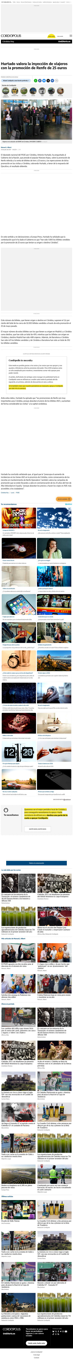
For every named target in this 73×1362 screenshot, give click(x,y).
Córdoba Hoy (8, 41)
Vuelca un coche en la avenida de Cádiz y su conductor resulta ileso (17, 1155)
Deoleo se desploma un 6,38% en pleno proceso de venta (16, 1186)
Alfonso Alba (41, 934)
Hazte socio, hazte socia (37, 829)
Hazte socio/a (51, 36)
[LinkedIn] (52, 80)
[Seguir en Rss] (58, 1334)
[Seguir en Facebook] (58, 1331)
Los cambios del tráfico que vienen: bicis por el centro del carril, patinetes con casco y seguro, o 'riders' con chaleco (18, 1030)
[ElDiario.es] (64, 41)
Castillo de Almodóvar (47, 2)
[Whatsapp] (35, 80)
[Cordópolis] (12, 1329)
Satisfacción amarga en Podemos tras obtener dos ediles (16, 996)
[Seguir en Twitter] (56, 1331)
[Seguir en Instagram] (63, 1331)
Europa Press (5, 1190)
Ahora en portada (7, 1004)
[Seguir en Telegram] (60, 1331)
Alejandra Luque (6, 1159)
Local (12, 492)
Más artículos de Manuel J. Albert (13, 939)
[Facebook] (40, 80)
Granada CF (62, 2)
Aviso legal (36, 1355)
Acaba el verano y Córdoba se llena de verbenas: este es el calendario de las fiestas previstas (54, 1063)
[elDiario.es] (12, 1333)
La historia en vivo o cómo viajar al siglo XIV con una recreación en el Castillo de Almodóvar (17, 1094)
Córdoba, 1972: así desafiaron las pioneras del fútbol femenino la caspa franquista (53, 895)
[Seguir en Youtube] (66, 1331)
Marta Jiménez (5, 903)
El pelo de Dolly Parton (10, 1221)
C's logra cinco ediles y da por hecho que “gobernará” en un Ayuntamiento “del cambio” (53, 966)
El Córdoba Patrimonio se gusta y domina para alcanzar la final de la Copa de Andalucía (53, 1094)
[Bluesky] (44, 80)
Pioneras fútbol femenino (26, 2)
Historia (18, 2)
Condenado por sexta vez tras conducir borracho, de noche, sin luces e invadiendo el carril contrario (54, 1187)
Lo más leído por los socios (11, 870)
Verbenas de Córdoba (37, 2)
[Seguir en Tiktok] (53, 1334)
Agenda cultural (56, 2)
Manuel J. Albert (6, 147)
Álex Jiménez (41, 1099)
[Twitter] (48, 80)
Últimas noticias (7, 1196)
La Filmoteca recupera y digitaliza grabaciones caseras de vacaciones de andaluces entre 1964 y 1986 (16, 1316)
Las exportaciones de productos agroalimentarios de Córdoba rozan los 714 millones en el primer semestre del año (18, 929)
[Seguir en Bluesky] (53, 1331)
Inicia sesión (60, 36)
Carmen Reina (5, 1099)
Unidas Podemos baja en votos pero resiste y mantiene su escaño (54, 996)
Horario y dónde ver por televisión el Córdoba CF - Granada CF (51, 1284)
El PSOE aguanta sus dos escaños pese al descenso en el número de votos (17, 965)
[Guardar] (56, 80)
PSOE (17, 492)
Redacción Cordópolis (7, 934)
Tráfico (14, 2)
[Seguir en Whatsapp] (56, 1334)
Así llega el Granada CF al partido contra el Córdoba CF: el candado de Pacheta (18, 1124)
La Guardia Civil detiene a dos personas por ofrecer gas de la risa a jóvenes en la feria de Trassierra (54, 1125)
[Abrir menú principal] (71, 36)
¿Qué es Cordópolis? (36, 1352)
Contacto (36, 1357)
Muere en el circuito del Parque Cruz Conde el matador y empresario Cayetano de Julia (53, 929)
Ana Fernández (5, 1223)
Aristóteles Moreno (42, 899)
